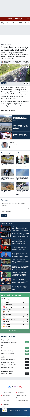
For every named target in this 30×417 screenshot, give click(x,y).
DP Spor (21, 23)
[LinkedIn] (18, 387)
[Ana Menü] (1, 19)
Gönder (4, 215)
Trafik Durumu (6, 395)
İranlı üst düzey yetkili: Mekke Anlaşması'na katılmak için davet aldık (21, 165)
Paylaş (4, 83)
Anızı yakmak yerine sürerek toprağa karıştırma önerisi (7, 192)
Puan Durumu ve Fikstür (21, 396)
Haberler (3, 44)
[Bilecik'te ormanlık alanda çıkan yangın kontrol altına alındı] (22, 172)
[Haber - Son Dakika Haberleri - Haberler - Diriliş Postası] (15, 18)
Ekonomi (15, 23)
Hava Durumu (21, 392)
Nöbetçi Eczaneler (7, 392)
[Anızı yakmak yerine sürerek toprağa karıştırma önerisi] (7, 186)
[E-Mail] (10, 147)
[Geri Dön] (4, 408)
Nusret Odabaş (13, 144)
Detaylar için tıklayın (15, 331)
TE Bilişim (18, 415)
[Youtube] (20, 387)
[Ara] (28, 19)
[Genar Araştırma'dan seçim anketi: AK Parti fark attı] (7, 159)
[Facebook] (9, 387)
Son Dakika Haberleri (22, 400)
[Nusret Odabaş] (4, 145)
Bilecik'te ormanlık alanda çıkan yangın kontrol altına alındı (22, 178)
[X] (12, 387)
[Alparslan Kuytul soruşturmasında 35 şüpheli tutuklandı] (7, 172)
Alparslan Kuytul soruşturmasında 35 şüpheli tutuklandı (7, 178)
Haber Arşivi (6, 404)
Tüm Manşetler (6, 400)
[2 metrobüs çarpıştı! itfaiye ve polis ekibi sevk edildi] (15, 73)
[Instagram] (15, 387)
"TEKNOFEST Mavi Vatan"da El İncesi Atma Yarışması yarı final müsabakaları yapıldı (22, 192)
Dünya (3, 23)
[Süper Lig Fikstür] (28, 336)
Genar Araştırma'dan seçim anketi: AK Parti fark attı (7, 164)
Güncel (9, 44)
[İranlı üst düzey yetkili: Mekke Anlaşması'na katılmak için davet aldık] (22, 159)
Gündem (8, 23)
